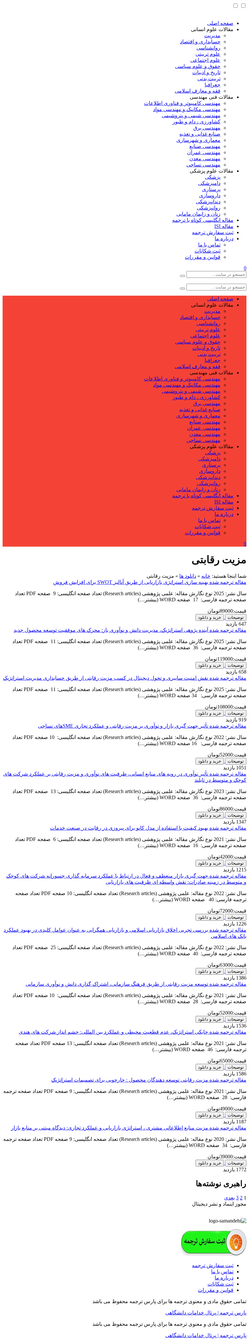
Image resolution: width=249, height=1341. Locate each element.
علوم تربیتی (208, 54)
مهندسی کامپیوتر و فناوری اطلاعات (182, 103)
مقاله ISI (223, 226)
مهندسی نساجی (203, 164)
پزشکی (212, 177)
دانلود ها (187, 576)
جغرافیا (212, 84)
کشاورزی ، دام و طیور (196, 121)
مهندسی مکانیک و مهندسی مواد (186, 109)
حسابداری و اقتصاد (200, 41)
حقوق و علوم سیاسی (197, 66)
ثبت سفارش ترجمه (212, 232)
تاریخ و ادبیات (206, 72)
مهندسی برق (206, 128)
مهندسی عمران (203, 152)
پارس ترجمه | (231, 1312)
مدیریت (212, 35)
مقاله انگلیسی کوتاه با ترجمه (202, 220)
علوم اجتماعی (205, 60)
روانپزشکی (208, 207)
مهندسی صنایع (204, 146)
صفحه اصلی (220, 23)
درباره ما (224, 238)
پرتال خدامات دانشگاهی (190, 1312)
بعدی (229, 1197)
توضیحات (236, 617)
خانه (205, 576)
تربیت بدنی (208, 78)
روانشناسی (208, 48)
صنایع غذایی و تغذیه (199, 134)
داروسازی (209, 195)
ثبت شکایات (207, 251)
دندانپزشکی (208, 201)
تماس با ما (209, 244)
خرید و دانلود (209, 617)
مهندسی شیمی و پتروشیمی (191, 115)
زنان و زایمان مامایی (198, 214)
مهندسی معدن (204, 158)
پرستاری (211, 189)
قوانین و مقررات (202, 257)
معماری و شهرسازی (198, 140)
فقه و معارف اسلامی (197, 91)
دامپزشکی (209, 183)
